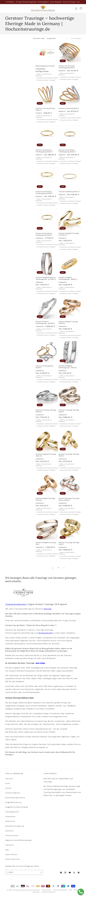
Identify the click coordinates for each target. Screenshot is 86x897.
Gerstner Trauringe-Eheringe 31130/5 (69, 455)
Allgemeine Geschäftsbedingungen (18, 840)
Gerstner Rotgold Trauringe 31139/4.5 (68, 322)
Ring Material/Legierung (14, 826)
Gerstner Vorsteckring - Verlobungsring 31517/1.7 (44, 234)
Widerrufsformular (12, 859)
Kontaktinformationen (48, 892)
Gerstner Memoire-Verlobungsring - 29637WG (45, 322)
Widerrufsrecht (11, 854)
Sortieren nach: (39, 38)
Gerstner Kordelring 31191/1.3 (69, 191)
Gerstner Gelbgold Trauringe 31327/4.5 (46, 455)
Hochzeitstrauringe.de (20, 890)
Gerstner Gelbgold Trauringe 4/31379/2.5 (69, 234)
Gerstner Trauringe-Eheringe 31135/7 (69, 543)
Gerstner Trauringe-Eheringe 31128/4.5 (46, 411)
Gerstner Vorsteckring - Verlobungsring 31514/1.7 (67, 151)
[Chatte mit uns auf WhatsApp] (81, 892)
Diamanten (9, 831)
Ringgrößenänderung (13, 802)
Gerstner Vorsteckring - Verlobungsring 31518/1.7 (44, 192)
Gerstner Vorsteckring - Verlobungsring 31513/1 (67, 67)
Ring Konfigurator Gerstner (45, 66)
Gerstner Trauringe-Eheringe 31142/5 (69, 411)
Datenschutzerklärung (60, 890)
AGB (70, 890)
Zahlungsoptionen (12, 812)
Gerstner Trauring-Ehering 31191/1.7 (45, 109)
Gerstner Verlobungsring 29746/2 (44, 367)
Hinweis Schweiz (11, 835)
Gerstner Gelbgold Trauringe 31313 (46, 543)
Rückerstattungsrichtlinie (15, 797)
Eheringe (47, 609)
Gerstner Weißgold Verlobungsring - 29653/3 (68, 367)
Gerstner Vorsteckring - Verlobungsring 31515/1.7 (44, 151)
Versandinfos (10, 816)
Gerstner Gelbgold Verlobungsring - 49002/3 (68, 278)
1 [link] (52, 568)
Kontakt (8, 788)
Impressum (9, 845)
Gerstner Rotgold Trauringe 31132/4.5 (45, 499)
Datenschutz (10, 821)
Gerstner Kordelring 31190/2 (69, 108)
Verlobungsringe (45, 633)
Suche (7, 783)
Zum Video (40, 663)
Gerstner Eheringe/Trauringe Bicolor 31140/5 (69, 499)
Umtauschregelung (12, 793)
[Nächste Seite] (64, 567)
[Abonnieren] (40, 872)
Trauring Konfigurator (15, 604)
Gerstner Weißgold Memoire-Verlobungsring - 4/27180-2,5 (46, 278)
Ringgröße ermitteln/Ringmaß (16, 807)
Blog (6, 850)
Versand (76, 890)
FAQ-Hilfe (9, 778)
